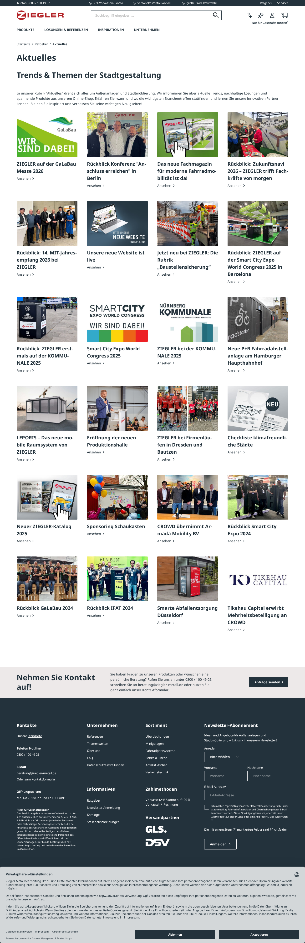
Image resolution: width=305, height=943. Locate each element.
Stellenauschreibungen (103, 822)
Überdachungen (157, 736)
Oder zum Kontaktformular (36, 779)
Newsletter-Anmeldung (103, 807)
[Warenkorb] (283, 15)
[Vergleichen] (249, 15)
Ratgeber (93, 800)
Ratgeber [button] (266, 3)
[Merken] (261, 15)
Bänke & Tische (156, 758)
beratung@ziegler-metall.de (36, 773)
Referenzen (95, 736)
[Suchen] (216, 15)
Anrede (209, 748)
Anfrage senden (267, 682)
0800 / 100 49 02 (28, 754)
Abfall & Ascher (156, 765)
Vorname (210, 767)
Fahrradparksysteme (160, 751)
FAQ (90, 758)
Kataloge (93, 815)
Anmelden (219, 844)
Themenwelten (97, 743)
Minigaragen (155, 743)
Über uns (93, 751)
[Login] (272, 15)
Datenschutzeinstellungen (105, 765)
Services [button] (282, 3)
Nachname (255, 767)
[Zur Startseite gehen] (40, 15)
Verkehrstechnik (157, 772)
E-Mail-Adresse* (215, 786)
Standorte (35, 736)
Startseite (23, 44)
